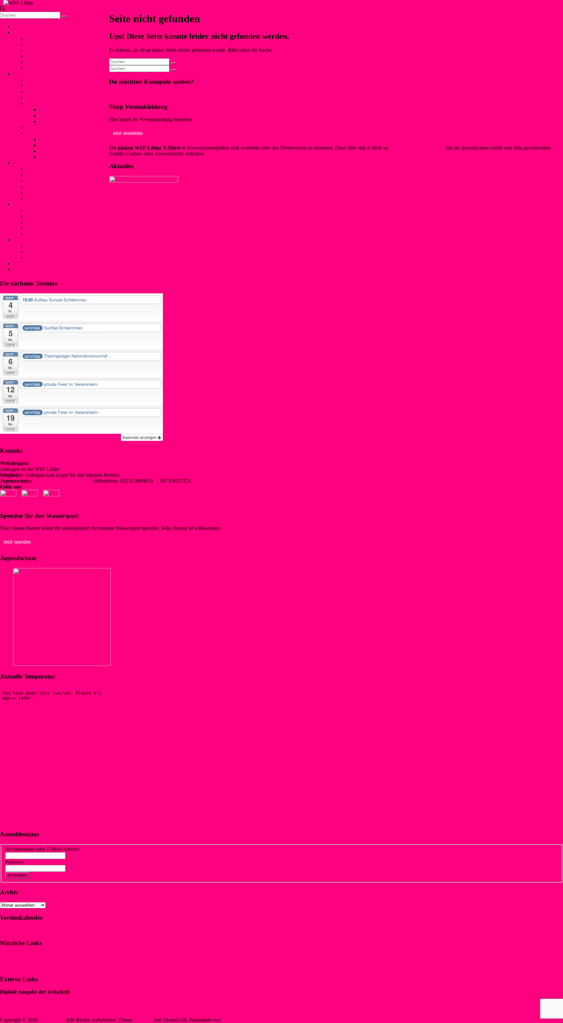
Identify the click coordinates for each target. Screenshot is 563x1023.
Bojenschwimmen (44, 169)
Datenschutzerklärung (22, 967)
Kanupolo (26, 74)
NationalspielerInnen (47, 92)
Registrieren (68, 875)
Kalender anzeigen (140, 437)
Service (23, 239)
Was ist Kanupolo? (45, 80)
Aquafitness (38, 192)
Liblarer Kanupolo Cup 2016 (69, 157)
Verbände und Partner (48, 68)
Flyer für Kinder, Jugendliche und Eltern (67, 228)
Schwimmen (26, 163)
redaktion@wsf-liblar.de (145, 475)
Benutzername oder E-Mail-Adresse (42, 849)
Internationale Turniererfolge (68, 115)
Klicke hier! (121, 94)
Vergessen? (42, 875)
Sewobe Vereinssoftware (25, 1009)
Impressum (11, 955)
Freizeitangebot (42, 50)
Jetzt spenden (17, 542)
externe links (39, 234)
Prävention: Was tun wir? (52, 222)
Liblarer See (38, 56)
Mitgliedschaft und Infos (51, 246)
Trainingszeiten (41, 97)
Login (19, 269)
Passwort (14, 862)
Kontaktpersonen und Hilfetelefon (61, 210)
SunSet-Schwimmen (47, 175)
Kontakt (24, 263)
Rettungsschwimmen (47, 186)
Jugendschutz (27, 204)
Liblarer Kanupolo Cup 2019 (69, 139)
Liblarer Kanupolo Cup (50, 133)
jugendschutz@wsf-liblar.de (62, 481)
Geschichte (37, 44)
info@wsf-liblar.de (79, 469)
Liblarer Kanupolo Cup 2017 (69, 151)
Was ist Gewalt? (42, 216)
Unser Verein (29, 32)
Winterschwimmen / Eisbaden (56, 180)
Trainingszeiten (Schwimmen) (57, 198)
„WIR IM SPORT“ (20, 998)
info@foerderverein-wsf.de (417, 148)
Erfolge (33, 103)
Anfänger (36, 127)
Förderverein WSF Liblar (52, 252)
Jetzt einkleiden (127, 133)
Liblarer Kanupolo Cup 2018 (69, 145)
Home (19, 26)
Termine (34, 62)
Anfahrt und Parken (46, 257)
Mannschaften (40, 86)
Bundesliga (50, 121)
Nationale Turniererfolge (64, 109)
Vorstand (35, 38)
